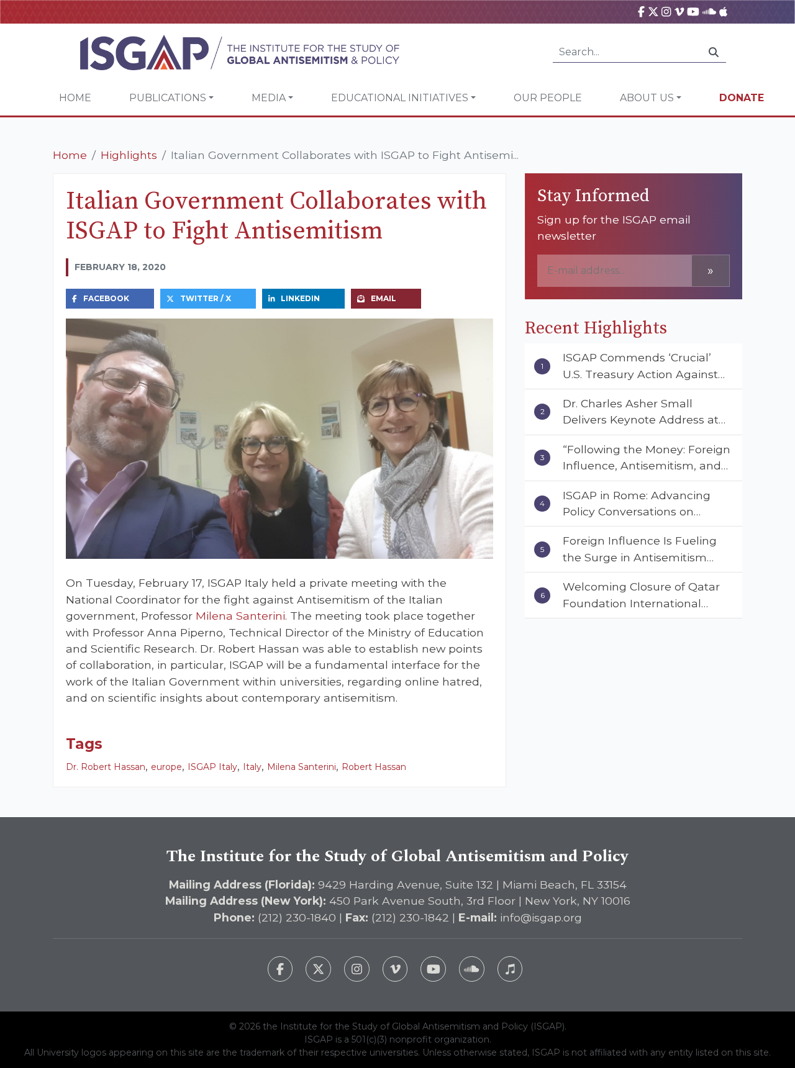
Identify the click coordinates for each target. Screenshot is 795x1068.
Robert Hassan (374, 766)
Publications (167, 98)
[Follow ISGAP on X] (318, 969)
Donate (741, 98)
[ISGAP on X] (653, 11)
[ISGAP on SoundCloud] (709, 11)
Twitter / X (205, 298)
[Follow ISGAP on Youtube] (433, 969)
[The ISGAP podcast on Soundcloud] (471, 969)
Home (75, 98)
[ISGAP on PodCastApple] (723, 11)
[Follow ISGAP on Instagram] (357, 969)
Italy (252, 766)
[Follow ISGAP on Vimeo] (395, 969)
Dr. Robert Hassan (105, 766)
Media (269, 98)
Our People (548, 98)
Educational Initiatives (399, 98)
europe (166, 766)
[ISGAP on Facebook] (641, 11)
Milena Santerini (240, 615)
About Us (647, 98)
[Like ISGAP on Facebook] (280, 969)
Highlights (129, 154)
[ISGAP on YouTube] (693, 11)
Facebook (106, 298)
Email (383, 298)
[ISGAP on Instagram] (666, 11)
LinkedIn (300, 298)
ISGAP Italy (212, 766)
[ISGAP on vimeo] (679, 11)
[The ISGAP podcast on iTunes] (510, 969)
